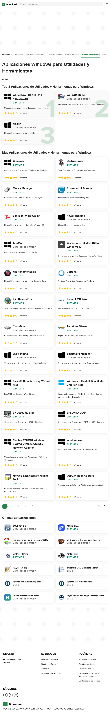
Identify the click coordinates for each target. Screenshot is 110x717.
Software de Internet (16, 54)
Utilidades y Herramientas (90, 55)
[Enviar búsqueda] (21, 4)
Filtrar (5, 79)
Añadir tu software (48, 664)
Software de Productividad (34, 54)
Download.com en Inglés (51, 673)
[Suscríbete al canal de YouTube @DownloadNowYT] (16, 695)
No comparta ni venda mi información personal (89, 674)
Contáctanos (46, 669)
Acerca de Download (49, 659)
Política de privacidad (87, 659)
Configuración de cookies (89, 681)
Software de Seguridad (55, 54)
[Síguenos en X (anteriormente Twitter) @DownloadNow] (11, 695)
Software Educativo (72, 54)
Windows (6, 54)
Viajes (104, 54)
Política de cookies (86, 669)
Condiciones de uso (87, 664)
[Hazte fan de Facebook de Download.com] (5, 695)
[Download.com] (9, 4)
